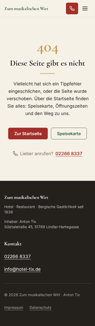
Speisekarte (69, 133)
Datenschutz (40, 307)
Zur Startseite (28, 133)
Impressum (13, 307)
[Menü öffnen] (85, 8)
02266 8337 (17, 256)
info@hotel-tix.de (22, 269)
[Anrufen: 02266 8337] (72, 8)
